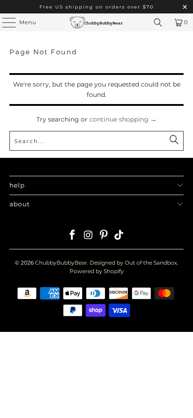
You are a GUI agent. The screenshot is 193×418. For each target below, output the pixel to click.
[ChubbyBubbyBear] (96, 22)
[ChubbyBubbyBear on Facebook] (72, 235)
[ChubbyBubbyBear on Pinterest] (104, 235)
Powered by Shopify (97, 271)
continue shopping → (123, 119)
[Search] (158, 22)
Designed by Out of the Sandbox (133, 262)
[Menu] (4, 22)
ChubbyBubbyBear (61, 262)
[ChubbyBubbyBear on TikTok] (119, 235)
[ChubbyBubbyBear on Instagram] (88, 235)
